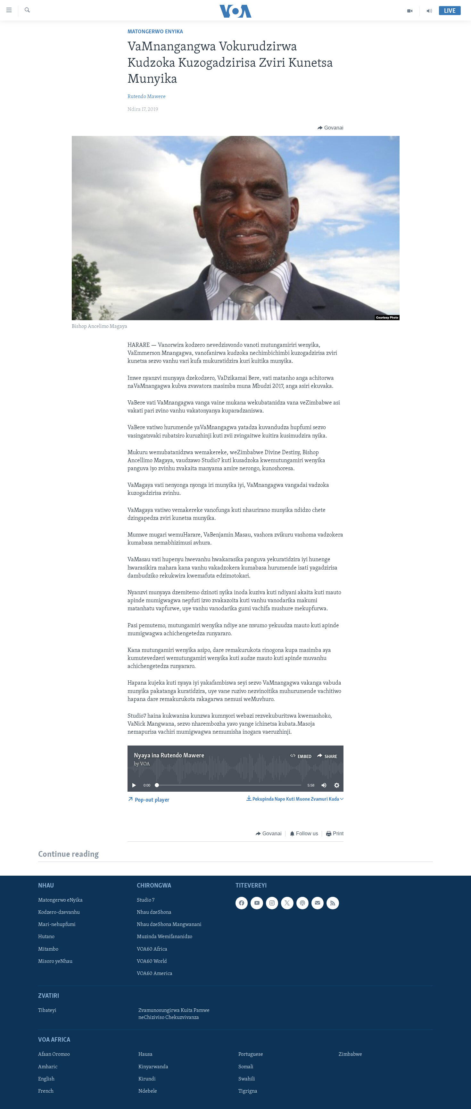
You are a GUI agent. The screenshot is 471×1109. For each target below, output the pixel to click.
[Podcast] (302, 903)
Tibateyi (47, 1010)
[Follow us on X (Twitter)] (287, 903)
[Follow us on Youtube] (257, 903)
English (46, 1079)
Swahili (246, 1079)
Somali (245, 1067)
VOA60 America (154, 973)
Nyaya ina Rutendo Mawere (169, 756)
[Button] (330, 128)
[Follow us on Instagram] (272, 903)
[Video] (410, 11)
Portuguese (250, 1054)
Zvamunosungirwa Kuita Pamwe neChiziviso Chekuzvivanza (174, 1014)
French (46, 1091)
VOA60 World (152, 961)
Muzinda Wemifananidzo (164, 937)
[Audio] (429, 11)
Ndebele (147, 1091)
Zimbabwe (350, 1054)
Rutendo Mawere (147, 96)
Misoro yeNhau (55, 961)
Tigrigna (247, 1091)
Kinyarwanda (153, 1067)
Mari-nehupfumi (57, 925)
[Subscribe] (317, 903)
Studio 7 (145, 900)
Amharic (47, 1067)
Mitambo (48, 949)
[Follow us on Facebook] (242, 903)
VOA (145, 764)
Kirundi (147, 1079)
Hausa (145, 1054)
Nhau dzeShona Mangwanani (169, 925)
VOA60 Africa (152, 949)
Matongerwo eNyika (155, 32)
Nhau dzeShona (154, 912)
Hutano (46, 937)
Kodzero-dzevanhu (59, 912)
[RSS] (332, 903)
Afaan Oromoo (54, 1054)
